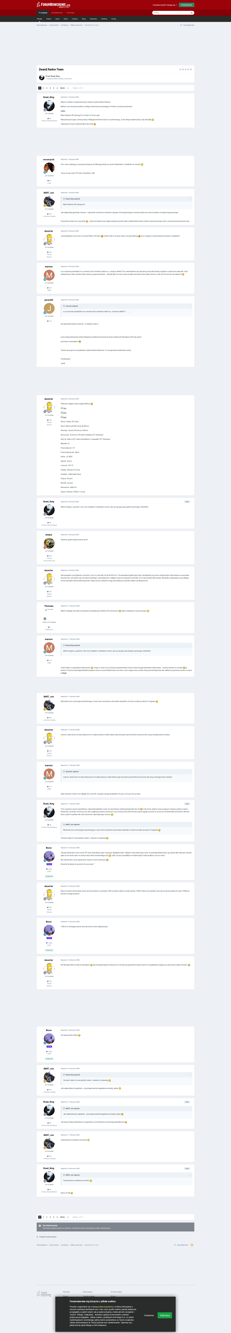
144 (50, 321)
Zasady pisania (88, 1296)
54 (50, 181)
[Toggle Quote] (64, 199)
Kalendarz (93, 19)
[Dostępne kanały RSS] (191, 1245)
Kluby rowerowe (66, 79)
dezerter (48, 231)
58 (50, 118)
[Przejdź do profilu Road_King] (41, 77)
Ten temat (182, 13)
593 (50, 214)
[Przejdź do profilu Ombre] (49, 543)
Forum (39, 19)
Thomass (48, 606)
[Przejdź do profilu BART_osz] (49, 201)
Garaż (57, 19)
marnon (49, 266)
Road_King (55, 76)
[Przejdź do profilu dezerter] (49, 239)
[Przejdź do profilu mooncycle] (49, 168)
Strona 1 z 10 (77, 88)
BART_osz (49, 192)
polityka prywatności (105, 1306)
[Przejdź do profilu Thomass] (49, 614)
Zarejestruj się (186, 5)
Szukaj (113, 19)
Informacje (70, 13)
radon (63, 111)
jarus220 (49, 300)
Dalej (62, 88)
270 (50, 288)
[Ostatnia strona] (68, 88)
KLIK (64, 673)
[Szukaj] (191, 13)
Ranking (104, 19)
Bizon (49, 848)
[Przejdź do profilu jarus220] (49, 308)
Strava (113, 1296)
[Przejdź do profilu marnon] (49, 275)
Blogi (84, 19)
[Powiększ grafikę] (63, 408)
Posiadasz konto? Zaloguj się (164, 5)
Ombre (48, 534)
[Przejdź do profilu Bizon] (49, 856)
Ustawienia (149, 1315)
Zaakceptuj (165, 1315)
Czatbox (75, 19)
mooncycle (48, 159)
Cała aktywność (56, 13)
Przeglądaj (43, 13)
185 (50, 252)
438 (50, 556)
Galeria (48, 19)
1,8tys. (50, 869)
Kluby (66, 19)
